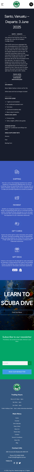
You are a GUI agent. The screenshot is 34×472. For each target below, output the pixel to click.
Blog (17, 443)
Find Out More (17, 312)
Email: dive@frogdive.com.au (17, 457)
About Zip (17, 440)
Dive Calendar (17, 423)
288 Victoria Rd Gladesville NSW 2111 (17, 452)
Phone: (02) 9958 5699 (17, 455)
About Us (17, 429)
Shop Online (17, 426)
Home (17, 418)
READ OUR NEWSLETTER (17, 372)
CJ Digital (27, 470)
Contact (17, 434)
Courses (17, 421)
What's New (17, 432)
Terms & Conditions (17, 437)
